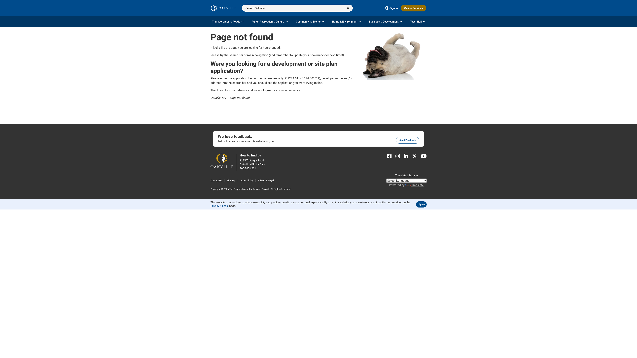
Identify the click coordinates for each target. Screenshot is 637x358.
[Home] (223, 8)
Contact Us (216, 180)
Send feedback (407, 140)
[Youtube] (424, 156)
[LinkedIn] (406, 156)
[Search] (297, 8)
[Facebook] (389, 156)
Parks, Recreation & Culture (268, 21)
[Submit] (348, 8)
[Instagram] (397, 156)
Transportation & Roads (226, 21)
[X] (414, 156)
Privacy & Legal (266, 180)
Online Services (413, 8)
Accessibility (246, 180)
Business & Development (383, 21)
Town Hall (416, 21)
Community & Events (308, 21)
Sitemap (231, 180)
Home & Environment (344, 21)
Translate (417, 185)
